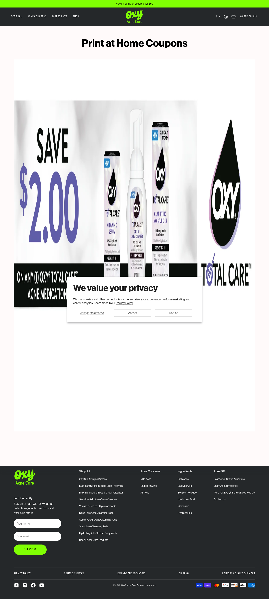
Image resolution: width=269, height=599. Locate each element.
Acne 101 (219, 471)
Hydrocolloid (185, 513)
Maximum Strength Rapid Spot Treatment (101, 485)
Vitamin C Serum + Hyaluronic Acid (97, 506)
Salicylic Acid (185, 485)
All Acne (145, 492)
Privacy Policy (22, 573)
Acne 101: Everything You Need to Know (234, 492)
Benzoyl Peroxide (187, 492)
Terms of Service (74, 573)
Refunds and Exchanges (131, 573)
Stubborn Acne (149, 485)
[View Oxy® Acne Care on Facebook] (33, 585)
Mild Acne (146, 479)
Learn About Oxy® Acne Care (229, 479)
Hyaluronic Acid (186, 499)
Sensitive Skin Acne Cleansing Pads (98, 519)
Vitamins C (183, 506)
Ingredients (185, 471)
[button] (218, 16)
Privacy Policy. (124, 303)
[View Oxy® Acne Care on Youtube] (41, 585)
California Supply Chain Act (238, 573)
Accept (132, 313)
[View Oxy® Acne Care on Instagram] (25, 585)
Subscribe (30, 549)
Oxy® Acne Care (128, 585)
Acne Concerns (150, 471)
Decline (173, 313)
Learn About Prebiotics (226, 485)
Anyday (151, 585)
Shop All (84, 471)
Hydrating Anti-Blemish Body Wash (98, 533)
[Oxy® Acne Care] (134, 16)
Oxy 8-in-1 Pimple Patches (93, 479)
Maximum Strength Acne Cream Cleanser (101, 492)
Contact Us (220, 499)
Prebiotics (183, 479)
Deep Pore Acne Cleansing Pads (96, 513)
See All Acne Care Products (93, 540)
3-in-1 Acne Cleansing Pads (93, 526)
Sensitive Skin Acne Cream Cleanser (98, 499)
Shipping (184, 573)
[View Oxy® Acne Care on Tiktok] (16, 585)
